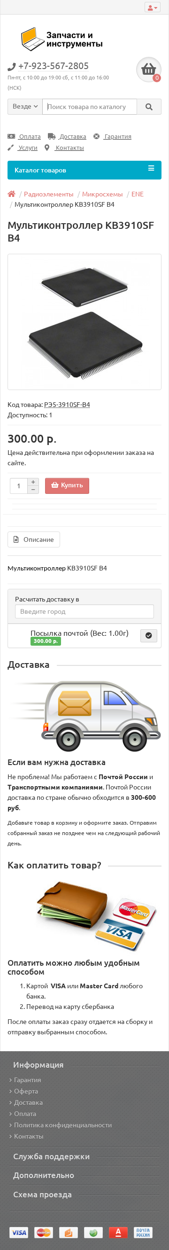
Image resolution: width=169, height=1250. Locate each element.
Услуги (27, 147)
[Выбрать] (148, 635)
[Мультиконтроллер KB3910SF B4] (84, 322)
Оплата (29, 136)
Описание (38, 539)
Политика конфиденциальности (63, 1125)
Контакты (69, 147)
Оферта (26, 1091)
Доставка (72, 136)
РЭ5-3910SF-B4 (67, 404)
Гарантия (117, 136)
